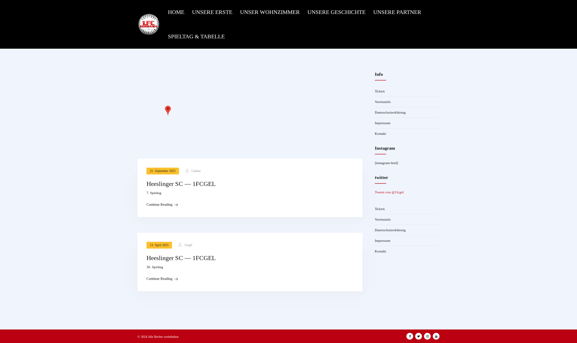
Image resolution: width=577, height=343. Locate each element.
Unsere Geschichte (336, 12)
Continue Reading (159, 204)
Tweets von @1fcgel (389, 192)
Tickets (380, 91)
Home (176, 12)
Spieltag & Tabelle (196, 36)
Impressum (382, 123)
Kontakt (380, 133)
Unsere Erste (212, 12)
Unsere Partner (397, 12)
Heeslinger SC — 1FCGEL (181, 183)
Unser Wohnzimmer (270, 12)
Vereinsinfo (383, 102)
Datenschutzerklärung (390, 112)
